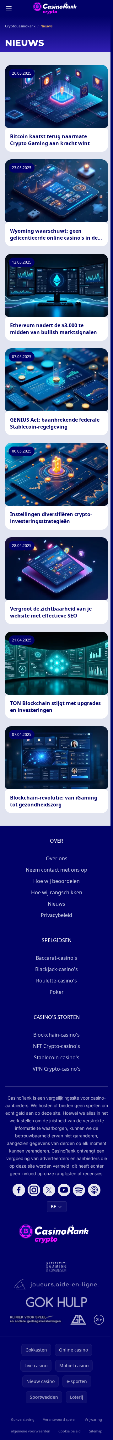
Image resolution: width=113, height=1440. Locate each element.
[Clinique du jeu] (36, 1320)
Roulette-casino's (56, 980)
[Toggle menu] (9, 8)
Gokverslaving (23, 1419)
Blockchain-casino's (56, 1034)
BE (53, 1206)
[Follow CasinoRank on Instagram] (34, 1190)
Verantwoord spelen (60, 1419)
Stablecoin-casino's (56, 1057)
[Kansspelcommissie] (56, 1267)
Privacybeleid (56, 915)
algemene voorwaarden (30, 1431)
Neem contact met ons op (56, 869)
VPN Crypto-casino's (57, 1068)
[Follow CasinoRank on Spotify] (79, 1190)
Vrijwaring (93, 1419)
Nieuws (56, 903)
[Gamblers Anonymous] (78, 1320)
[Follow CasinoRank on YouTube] (64, 1190)
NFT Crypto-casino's (56, 1046)
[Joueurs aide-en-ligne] (56, 1284)
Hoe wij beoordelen (56, 881)
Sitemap (95, 1431)
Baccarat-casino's (56, 957)
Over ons (56, 858)
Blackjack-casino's (56, 969)
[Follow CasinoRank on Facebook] (19, 1190)
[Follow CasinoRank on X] (49, 1190)
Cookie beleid (69, 1431)
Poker (57, 991)
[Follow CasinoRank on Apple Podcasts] (94, 1190)
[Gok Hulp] (56, 1302)
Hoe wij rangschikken (56, 892)
